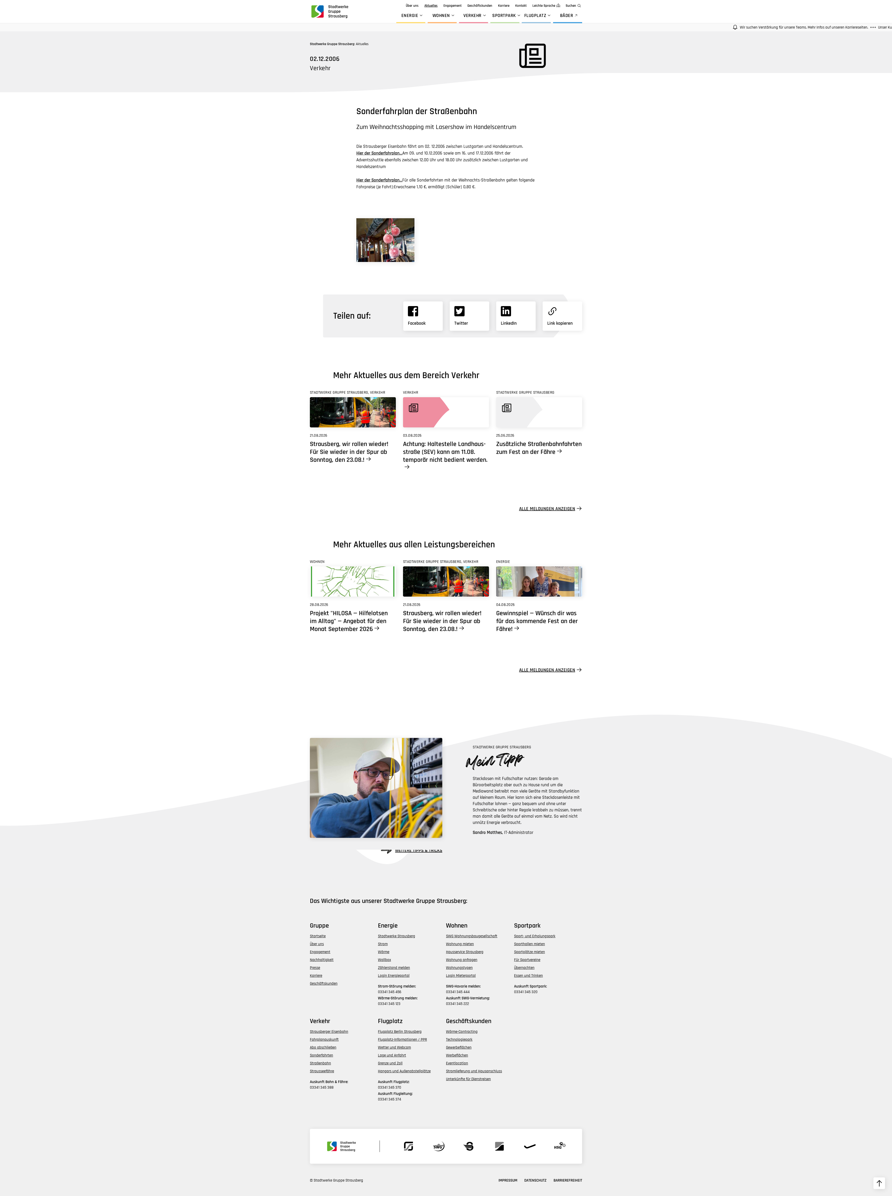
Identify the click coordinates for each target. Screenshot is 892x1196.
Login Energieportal (394, 975)
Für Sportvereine (527, 959)
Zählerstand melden (394, 967)
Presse (315, 967)
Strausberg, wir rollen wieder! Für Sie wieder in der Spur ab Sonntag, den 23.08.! (349, 452)
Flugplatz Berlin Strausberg (400, 1031)
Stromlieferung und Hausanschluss (474, 1071)
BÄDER (566, 15)
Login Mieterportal (461, 975)
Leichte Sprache (543, 5)
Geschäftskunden (479, 5)
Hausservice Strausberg (464, 952)
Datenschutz (535, 1180)
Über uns (412, 5)
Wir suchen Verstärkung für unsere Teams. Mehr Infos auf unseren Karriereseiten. (753, 27)
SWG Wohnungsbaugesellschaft (471, 936)
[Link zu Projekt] (353, 581)
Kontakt (521, 5)
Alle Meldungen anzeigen (547, 509)
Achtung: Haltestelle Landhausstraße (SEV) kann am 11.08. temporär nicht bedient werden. (445, 452)
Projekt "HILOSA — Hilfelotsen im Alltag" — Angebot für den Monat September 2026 (349, 621)
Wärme (383, 952)
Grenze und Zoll (390, 1063)
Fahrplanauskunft (324, 1039)
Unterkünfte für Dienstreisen (468, 1079)
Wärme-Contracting (462, 1031)
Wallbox (384, 959)
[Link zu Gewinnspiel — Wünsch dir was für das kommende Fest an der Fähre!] (539, 581)
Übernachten (524, 967)
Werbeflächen (457, 1055)
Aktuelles (431, 5)
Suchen (571, 5)
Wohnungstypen (459, 967)
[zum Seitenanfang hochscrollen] (879, 1183)
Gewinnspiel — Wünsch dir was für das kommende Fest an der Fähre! (537, 621)
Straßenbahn (320, 1063)
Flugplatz (535, 15)
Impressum (507, 1180)
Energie (409, 15)
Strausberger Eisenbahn (329, 1031)
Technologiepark (459, 1039)
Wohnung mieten (460, 944)
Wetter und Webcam (394, 1047)
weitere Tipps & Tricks (418, 850)
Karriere (503, 5)
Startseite (318, 936)
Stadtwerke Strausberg (396, 936)
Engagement (452, 5)
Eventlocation (457, 1063)
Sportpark (504, 15)
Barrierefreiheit (568, 1180)
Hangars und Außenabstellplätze (404, 1071)
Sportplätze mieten (529, 952)
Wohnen (441, 15)
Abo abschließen (323, 1047)
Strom (383, 944)
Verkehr (472, 15)
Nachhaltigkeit (322, 959)
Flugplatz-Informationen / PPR (402, 1039)
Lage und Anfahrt (392, 1055)
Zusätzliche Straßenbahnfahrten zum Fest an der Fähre (539, 448)
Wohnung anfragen (461, 959)
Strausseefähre (322, 1071)
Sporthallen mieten (529, 944)
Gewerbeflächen (459, 1047)
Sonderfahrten (321, 1055)
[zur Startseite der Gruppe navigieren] (329, 11)
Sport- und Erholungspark (534, 936)
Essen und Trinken (528, 975)
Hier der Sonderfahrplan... (379, 153)
